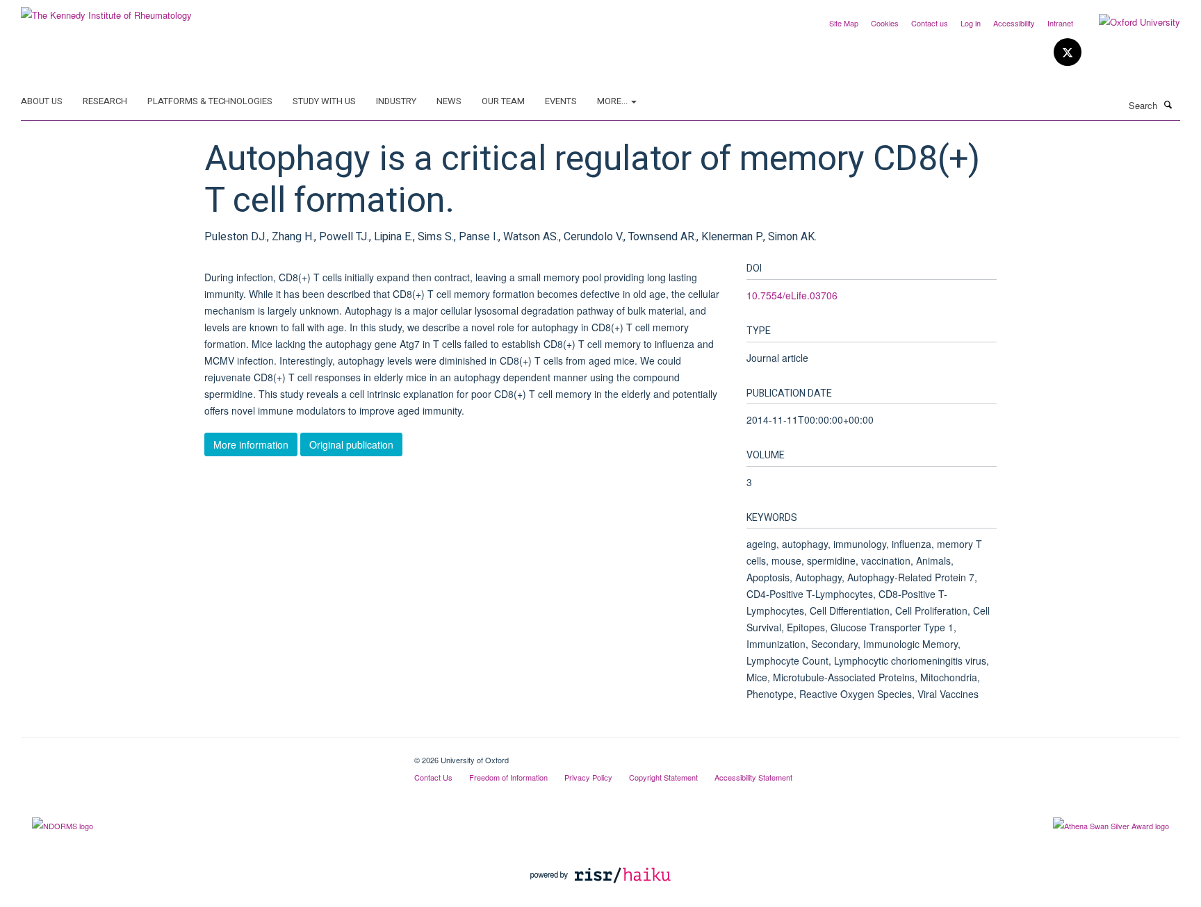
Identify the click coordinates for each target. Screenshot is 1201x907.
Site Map (843, 22)
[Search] (1168, 104)
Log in (971, 22)
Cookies (885, 22)
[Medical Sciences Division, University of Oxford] (207, 754)
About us (42, 101)
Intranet (1060, 22)
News (448, 101)
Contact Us (433, 777)
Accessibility (1014, 22)
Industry (396, 101)
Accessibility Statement (753, 777)
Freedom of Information (508, 777)
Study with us (324, 101)
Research (105, 101)
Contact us (929, 22)
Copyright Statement (663, 777)
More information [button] (250, 444)
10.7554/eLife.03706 (792, 295)
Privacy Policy (588, 777)
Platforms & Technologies (209, 101)
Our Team (503, 101)
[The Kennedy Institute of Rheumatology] (106, 10)
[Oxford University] (1129, 22)
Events (561, 101)
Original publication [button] (351, 444)
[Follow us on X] (1067, 52)
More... (613, 101)
